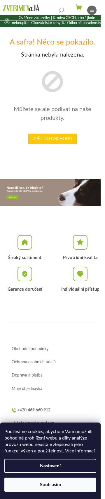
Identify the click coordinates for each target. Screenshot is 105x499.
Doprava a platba (27, 375)
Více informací (80, 451)
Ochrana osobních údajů (34, 362)
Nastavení (50, 466)
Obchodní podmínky (30, 349)
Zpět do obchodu (52, 139)
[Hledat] (61, 10)
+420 (33, 410)
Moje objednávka (27, 389)
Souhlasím (50, 484)
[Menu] (92, 10)
